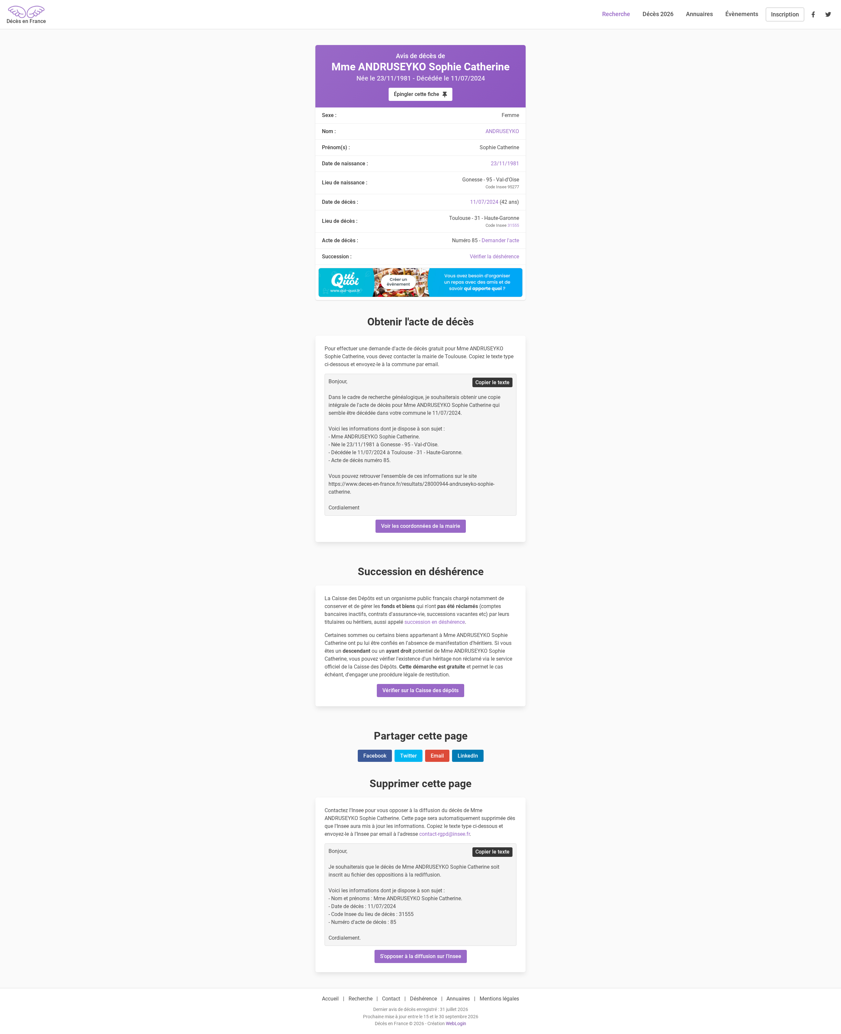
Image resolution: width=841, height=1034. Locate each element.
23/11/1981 (505, 163)
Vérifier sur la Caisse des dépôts (420, 690)
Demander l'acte (500, 240)
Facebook (374, 756)
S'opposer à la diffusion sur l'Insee (420, 956)
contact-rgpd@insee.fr (444, 834)
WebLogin (456, 1023)
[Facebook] (813, 14)
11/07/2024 (484, 202)
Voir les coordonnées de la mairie (420, 526)
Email (437, 756)
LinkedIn (468, 756)
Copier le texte (492, 382)
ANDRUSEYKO (502, 131)
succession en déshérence (434, 622)
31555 (513, 225)
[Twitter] (828, 14)
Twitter (408, 756)
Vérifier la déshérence (494, 256)
